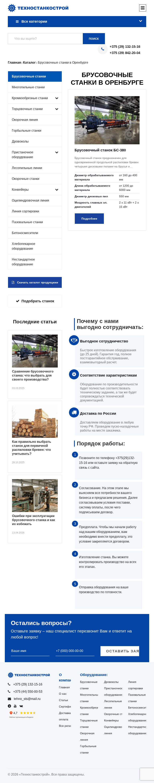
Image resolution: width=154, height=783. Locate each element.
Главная (64, 687)
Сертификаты (68, 706)
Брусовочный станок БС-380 (100, 150)
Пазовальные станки (27, 222)
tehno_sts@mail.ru (27, 699)
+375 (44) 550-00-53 (27, 691)
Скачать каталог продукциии (37, 282)
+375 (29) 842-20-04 (125, 53)
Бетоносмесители (25, 233)
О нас (63, 693)
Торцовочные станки (27, 109)
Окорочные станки (25, 178)
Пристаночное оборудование (22, 155)
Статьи (63, 700)
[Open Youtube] (16, 706)
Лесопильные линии (27, 168)
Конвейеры (20, 189)
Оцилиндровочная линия (30, 200)
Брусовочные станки (29, 76)
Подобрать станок (37, 301)
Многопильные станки (28, 87)
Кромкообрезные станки (30, 98)
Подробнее (89, 218)
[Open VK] (22, 706)
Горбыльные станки (26, 130)
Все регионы (67, 725)
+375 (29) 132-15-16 (125, 47)
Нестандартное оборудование (23, 262)
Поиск (94, 38)
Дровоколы (20, 141)
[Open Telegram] (10, 706)
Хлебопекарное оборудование (23, 246)
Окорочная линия (25, 119)
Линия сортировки (25, 211)
